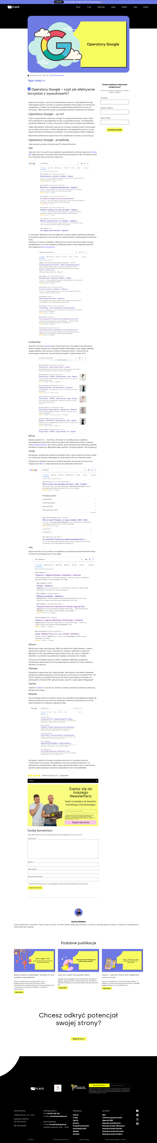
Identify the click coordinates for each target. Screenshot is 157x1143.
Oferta (75, 1115)
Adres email (32, 869)
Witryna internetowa (35, 876)
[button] (44, 80)
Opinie (75, 1120)
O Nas (75, 1118)
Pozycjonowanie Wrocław (113, 1131)
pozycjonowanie (40, 445)
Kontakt (76, 1134)
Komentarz (32, 838)
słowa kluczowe (48, 247)
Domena (104, 98)
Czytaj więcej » (19, 992)
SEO (41, 464)
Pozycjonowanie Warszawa (113, 1126)
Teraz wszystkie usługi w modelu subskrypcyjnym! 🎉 (79, 2)
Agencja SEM (107, 1120)
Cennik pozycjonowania (112, 1118)
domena (47, 346)
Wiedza (76, 1131)
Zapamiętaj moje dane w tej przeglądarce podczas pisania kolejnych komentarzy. (58, 884)
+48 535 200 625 (53, 1114)
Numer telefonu (107, 108)
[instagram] (137, 1119)
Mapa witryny (84, 1139)
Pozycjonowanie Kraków (112, 1134)
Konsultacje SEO (79, 1129)
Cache (39, 688)
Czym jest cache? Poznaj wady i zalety (74, 975)
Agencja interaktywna (111, 1123)
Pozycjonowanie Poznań (112, 1129)
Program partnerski (81, 1126)
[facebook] (137, 1110)
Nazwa (31, 862)
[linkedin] (137, 1115)
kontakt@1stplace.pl (58, 1116)
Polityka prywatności (61, 1139)
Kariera (76, 1123)
